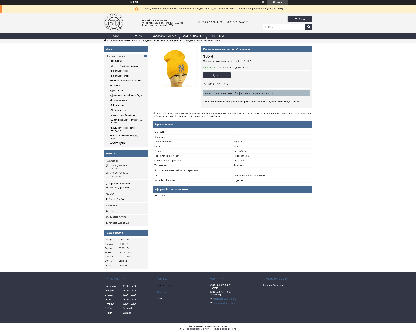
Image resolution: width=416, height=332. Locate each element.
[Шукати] (309, 27)
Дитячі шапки (117, 90)
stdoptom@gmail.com (119, 187)
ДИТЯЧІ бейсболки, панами (124, 66)
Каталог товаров (116, 56)
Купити (217, 75)
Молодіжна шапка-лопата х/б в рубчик (161, 40)
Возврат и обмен (193, 36)
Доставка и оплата (164, 36)
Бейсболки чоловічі (120, 76)
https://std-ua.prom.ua (119, 183)
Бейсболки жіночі (119, 71)
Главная (115, 36)
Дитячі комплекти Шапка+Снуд (126, 95)
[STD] (114, 31)
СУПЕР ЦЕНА (118, 143)
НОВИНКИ (116, 61)
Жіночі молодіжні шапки (125, 40)
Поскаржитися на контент (197, 329)
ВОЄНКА (115, 85)
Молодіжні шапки (119, 100)
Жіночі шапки (117, 105)
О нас (138, 36)
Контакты (218, 36)
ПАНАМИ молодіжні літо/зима (126, 81)
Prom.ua (223, 326)
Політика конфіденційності (223, 329)
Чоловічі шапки (118, 110)
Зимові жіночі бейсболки (123, 115)
